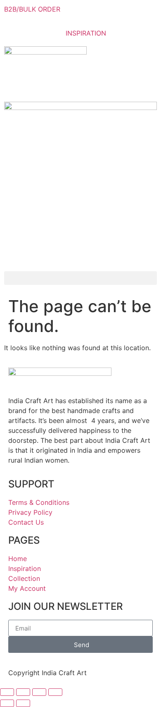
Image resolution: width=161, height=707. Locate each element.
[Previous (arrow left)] (7, 703)
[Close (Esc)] (55, 692)
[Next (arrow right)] (23, 703)
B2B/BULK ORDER (32, 9)
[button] (80, 278)
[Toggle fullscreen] (23, 692)
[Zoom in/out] (7, 692)
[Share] (39, 692)
